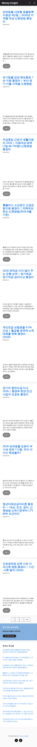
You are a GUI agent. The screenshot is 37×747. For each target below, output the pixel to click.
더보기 (6, 66)
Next (27, 619)
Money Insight (10, 2)
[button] (29, 3)
